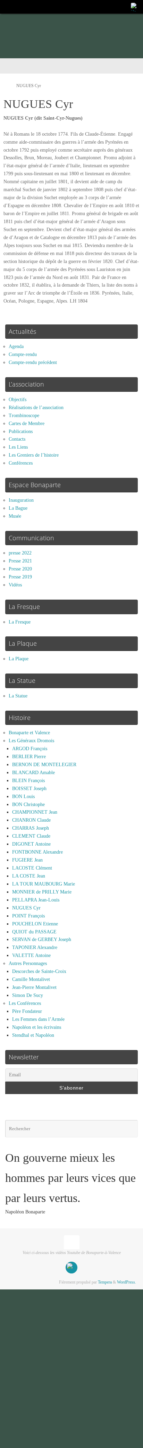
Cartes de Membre (26, 423)
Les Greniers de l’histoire (34, 455)
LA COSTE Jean (28, 876)
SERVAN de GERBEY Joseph (41, 939)
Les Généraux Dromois (31, 740)
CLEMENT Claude (31, 836)
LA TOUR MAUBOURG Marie (43, 884)
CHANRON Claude (31, 820)
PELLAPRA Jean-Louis (35, 900)
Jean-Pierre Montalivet (34, 987)
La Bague (18, 508)
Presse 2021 (20, 561)
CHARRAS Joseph (30, 828)
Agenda (16, 346)
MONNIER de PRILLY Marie (42, 892)
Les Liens (18, 447)
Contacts (17, 439)
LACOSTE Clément (32, 868)
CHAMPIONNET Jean (34, 812)
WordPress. (126, 1282)
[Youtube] (135, 6)
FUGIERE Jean (27, 860)
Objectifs (17, 399)
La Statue (18, 695)
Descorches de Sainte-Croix (39, 971)
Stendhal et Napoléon (33, 1035)
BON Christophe (28, 804)
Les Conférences (25, 1003)
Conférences (21, 463)
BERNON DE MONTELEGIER (44, 764)
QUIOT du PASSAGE (34, 931)
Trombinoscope (24, 415)
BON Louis (23, 796)
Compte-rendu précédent (33, 362)
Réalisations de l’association (36, 407)
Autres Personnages (28, 963)
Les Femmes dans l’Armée (38, 1019)
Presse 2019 (20, 576)
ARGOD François (29, 748)
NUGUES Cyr (26, 908)
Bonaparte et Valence (29, 732)
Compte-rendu (23, 354)
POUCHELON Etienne (35, 923)
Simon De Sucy (27, 995)
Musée (15, 516)
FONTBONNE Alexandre (37, 852)
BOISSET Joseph (29, 788)
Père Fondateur (27, 1011)
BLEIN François (28, 780)
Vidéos (15, 584)
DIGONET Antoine (31, 844)
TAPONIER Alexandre (34, 947)
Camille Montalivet (31, 979)
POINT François (28, 915)
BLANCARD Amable (33, 772)
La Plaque (18, 658)
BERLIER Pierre (29, 756)
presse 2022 (20, 553)
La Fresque (20, 622)
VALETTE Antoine (31, 955)
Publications (21, 431)
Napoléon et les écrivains (36, 1027)
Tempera (105, 1282)
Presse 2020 (20, 568)
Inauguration (21, 500)
